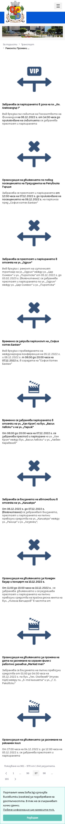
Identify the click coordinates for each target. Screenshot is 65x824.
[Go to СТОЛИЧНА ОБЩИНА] (15, 11)
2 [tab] (40, 33)
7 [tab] (58, 33)
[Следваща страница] (15, 779)
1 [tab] (36, 33)
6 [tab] (54, 33)
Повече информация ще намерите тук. (29, 809)
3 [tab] (43, 33)
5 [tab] (51, 33)
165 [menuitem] (8, 779)
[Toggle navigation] (58, 6)
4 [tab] (47, 33)
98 (45, 774)
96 (28, 774)
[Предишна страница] (6, 773)
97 (37, 774)
